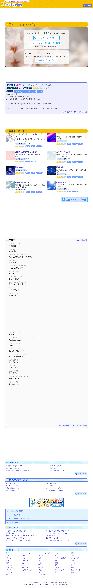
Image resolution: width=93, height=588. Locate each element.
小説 (24, 565)
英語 (56, 572)
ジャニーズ (75, 558)
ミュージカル (27, 91)
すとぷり (9, 572)
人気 (24, 572)
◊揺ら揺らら (50, 468)
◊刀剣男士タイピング (53, 466)
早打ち (24, 555)
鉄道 (72, 555)
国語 (40, 563)
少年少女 (21, 85)
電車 (7, 563)
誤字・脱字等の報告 (69, 112)
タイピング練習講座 (16, 511)
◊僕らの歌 (49, 486)
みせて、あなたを (63, 152)
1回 (56, 565)
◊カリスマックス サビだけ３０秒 (18, 540)
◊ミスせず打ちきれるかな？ (16, 538)
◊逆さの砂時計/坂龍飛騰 (54, 490)
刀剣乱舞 (18, 91)
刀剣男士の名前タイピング (26, 152)
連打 (40, 560)
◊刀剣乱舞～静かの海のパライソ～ (18, 470)
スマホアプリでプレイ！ (48, 37)
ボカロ (57, 553)
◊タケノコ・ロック (12, 486)
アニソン (9, 565)
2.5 (35, 91)
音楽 (7, 555)
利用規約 (54, 582)
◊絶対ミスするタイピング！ (16, 533)
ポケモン (58, 567)
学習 (72, 567)
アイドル (9, 567)
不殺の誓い (60, 167)
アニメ (40, 555)
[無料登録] (46, 502)
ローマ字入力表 (14, 515)
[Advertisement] (46, 15)
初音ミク (58, 560)
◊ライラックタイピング (54, 488)
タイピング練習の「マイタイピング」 (37, 582)
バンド (8, 570)
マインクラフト (60, 570)
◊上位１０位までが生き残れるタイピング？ (21, 536)
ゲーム (8, 558)
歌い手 (40, 567)
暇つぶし (25, 567)
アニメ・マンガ (44, 553)
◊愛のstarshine (51, 483)
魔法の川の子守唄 (22, 182)
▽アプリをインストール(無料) (46, 42)
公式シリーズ (27, 570)
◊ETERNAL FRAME (13, 468)
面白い (40, 565)
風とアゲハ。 (20, 167)
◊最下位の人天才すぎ (53, 538)
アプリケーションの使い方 (18, 518)
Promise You (61, 182)
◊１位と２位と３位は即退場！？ (57, 531)
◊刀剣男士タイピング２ (14, 466)
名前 (40, 572)
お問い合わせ (63, 582)
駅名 (7, 560)
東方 (72, 565)
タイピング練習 (60, 558)
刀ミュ (39, 91)
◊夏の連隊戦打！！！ (13, 488)
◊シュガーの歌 (11, 483)
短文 (56, 563)
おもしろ (25, 560)
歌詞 (7, 553)
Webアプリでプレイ (47, 60)
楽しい (40, 558)
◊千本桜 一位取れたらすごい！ (57, 540)
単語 (40, 570)
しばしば (41, 575)
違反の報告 (82, 112)
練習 (72, 572)
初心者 (73, 563)
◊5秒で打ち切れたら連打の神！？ (18, 531)
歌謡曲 (8, 575)
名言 (72, 575)
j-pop (24, 563)
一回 (72, 560)
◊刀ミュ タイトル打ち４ (55, 470)
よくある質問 (13, 522)
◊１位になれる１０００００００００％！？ (61, 533)
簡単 (72, 553)
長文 (24, 558)
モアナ (59, 134)
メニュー (87, 5)
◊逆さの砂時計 (11, 490)
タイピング (26, 553)
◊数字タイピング (52, 536)
